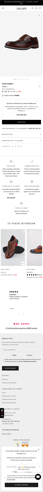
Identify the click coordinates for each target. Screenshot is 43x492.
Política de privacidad (30, 361)
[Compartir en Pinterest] (18, 146)
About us (5, 379)
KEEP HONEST (7, 84)
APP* (21, 3)
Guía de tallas (6, 434)
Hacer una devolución (9, 403)
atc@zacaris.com (7, 415)
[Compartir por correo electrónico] (21, 146)
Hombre (28, 472)
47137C (3, 272)
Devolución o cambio (9, 396)
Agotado (21, 122)
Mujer (15, 472)
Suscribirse (10, 368)
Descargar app (21, 114)
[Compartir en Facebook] (12, 146)
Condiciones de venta (9, 399)
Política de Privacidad (9, 383)
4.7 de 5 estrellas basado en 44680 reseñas (21, 328)
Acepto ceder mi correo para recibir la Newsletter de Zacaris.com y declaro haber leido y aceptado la (22, 477)
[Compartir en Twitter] (15, 146)
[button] (20, 314)
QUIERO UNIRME (21, 485)
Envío (4, 393)
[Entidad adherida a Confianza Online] (21, 445)
